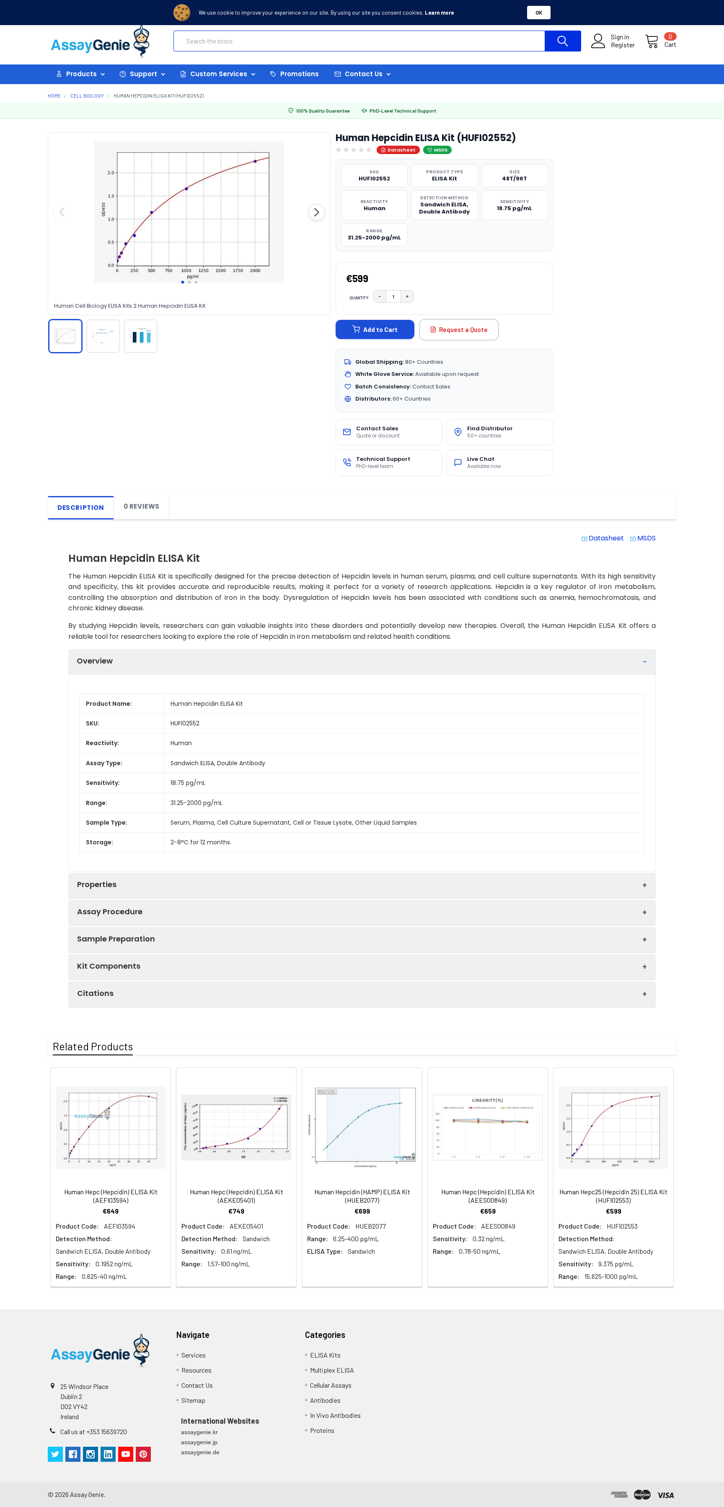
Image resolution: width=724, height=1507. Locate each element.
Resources (196, 1370)
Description (80, 507)
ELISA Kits (325, 1355)
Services (193, 1355)
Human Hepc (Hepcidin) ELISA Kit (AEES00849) (488, 1196)
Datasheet (402, 150)
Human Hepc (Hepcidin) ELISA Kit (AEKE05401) (236, 1196)
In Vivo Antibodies (335, 1415)
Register (623, 45)
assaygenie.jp (199, 1442)
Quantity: (359, 297)
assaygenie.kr (199, 1432)
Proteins (322, 1430)
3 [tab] (196, 282)
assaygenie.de (200, 1452)
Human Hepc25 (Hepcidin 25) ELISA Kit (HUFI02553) (613, 1196)
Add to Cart (380, 329)
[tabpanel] (189, 212)
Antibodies (325, 1400)
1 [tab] (182, 282)
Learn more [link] (439, 12)
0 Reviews (142, 506)
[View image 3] (141, 336)
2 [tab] (189, 282)
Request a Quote (463, 329)
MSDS (440, 150)
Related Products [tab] (93, 1046)
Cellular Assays (331, 1385)
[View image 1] (65, 336)
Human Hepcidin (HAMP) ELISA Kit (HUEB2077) (362, 1196)
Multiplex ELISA (332, 1370)
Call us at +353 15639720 (93, 1431)
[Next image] (316, 212)
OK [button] (538, 12)
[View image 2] (103, 336)
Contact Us (197, 1385)
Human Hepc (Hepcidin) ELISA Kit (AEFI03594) (111, 1196)
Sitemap (193, 1400)
